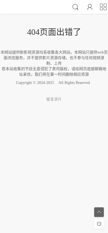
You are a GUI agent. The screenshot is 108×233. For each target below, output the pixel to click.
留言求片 (54, 99)
